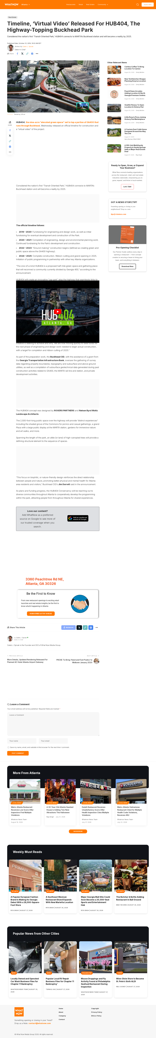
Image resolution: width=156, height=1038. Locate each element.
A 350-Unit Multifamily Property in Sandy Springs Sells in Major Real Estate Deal (135, 148)
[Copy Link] (27, 53)
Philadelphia (87, 973)
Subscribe (147, 4)
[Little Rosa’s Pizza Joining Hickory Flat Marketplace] (114, 120)
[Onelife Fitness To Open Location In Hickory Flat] (114, 108)
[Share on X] (22, 53)
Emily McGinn (140, 72)
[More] (37, 53)
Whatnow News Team (19, 819)
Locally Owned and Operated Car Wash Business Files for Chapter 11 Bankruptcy (25, 981)
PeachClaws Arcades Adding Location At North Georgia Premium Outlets (134, 93)
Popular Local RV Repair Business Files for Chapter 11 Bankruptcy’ (60, 981)
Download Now (127, 266)
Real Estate (90, 4)
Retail (81, 4)
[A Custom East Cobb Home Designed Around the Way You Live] (114, 132)
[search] (137, 5)
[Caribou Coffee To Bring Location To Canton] (114, 70)
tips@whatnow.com (118, 214)
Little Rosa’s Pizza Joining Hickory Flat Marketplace (135, 118)
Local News (17, 803)
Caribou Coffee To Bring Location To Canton (134, 68)
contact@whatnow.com (40, 1023)
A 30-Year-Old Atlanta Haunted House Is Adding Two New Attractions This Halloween (59, 809)
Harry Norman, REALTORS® (132, 139)
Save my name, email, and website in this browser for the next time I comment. (39, 747)
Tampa (119, 973)
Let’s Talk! (127, 187)
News (14, 973)
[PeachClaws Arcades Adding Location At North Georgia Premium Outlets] (114, 94)
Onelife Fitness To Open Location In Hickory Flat (134, 106)
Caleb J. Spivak (28, 46)
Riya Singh (139, 155)
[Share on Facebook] (17, 53)
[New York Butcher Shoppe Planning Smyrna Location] (114, 82)
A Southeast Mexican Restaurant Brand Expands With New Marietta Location (59, 900)
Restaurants (70, 4)
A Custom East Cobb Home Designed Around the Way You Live (135, 131)
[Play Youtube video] (57, 312)
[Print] (32, 53)
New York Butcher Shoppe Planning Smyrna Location (135, 80)
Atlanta (15, 891)
